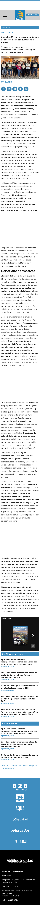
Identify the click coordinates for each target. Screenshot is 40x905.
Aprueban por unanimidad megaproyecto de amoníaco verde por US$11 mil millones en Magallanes (19, 662)
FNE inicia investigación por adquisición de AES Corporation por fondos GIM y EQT (19, 698)
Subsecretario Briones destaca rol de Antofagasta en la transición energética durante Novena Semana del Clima (19, 712)
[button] (3, 89)
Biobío (4, 766)
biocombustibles (14, 766)
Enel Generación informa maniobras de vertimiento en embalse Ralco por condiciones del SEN (19, 675)
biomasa (24, 766)
